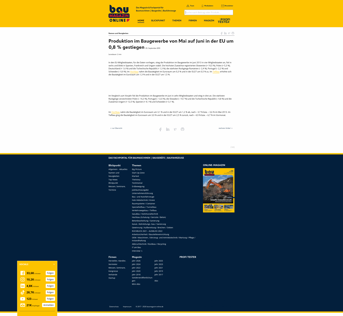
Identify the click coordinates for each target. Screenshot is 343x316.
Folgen (50, 273)
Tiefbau (216, 71)
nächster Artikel (225, 128)
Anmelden (48, 305)
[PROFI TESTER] (224, 21)
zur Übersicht (117, 128)
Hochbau (134, 71)
